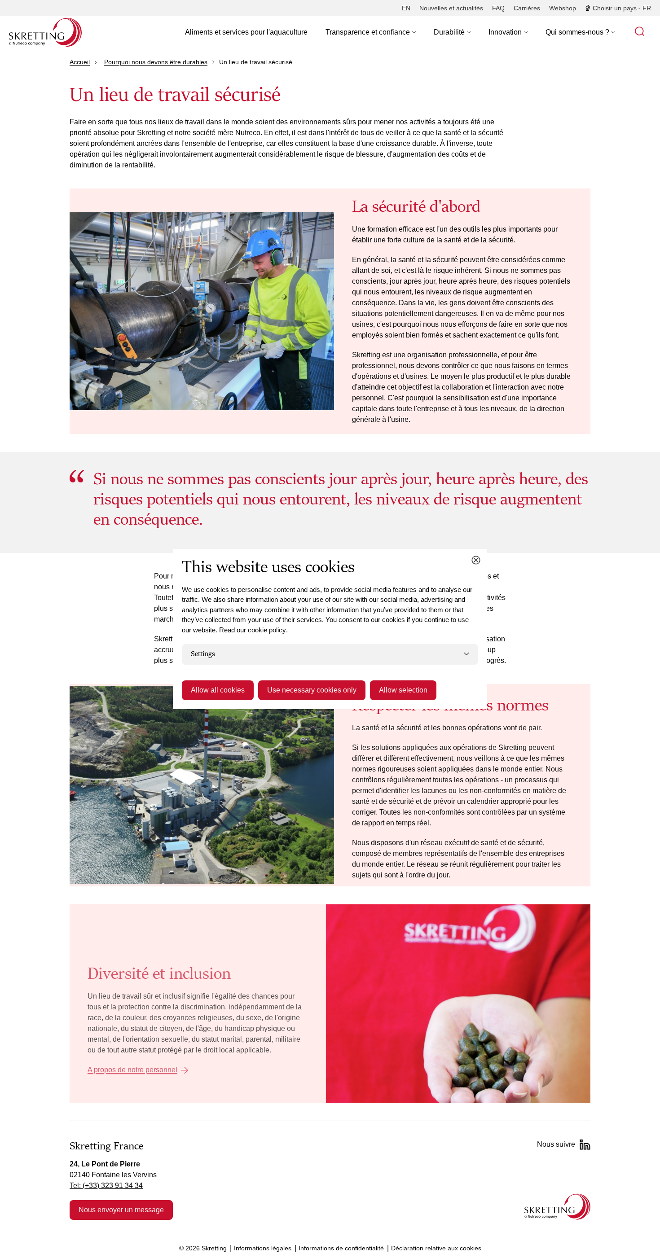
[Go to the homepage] (557, 1206)
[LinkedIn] (585, 1144)
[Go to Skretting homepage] (45, 32)
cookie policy (267, 630)
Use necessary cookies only (311, 690)
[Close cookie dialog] (476, 560)
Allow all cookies (218, 690)
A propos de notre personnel (132, 1070)
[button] (371, 32)
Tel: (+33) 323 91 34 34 (106, 1185)
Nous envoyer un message (121, 1210)
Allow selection (403, 690)
